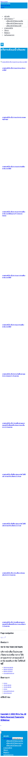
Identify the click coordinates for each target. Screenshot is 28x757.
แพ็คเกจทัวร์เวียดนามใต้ (13, 25)
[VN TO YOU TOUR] (5, 13)
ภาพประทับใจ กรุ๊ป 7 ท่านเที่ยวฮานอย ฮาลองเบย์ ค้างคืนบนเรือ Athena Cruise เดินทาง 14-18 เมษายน (13, 425)
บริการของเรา (7, 738)
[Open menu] (2, 44)
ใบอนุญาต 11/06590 (5, 3)
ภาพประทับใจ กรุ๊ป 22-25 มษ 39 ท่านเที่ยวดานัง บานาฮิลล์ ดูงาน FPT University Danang (13, 213)
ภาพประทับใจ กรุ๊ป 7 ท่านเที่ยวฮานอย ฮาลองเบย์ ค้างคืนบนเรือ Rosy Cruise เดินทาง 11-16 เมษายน (14, 624)
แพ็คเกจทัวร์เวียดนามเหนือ (14, 21)
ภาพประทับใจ (8, 28)
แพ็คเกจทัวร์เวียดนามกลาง (14, 23)
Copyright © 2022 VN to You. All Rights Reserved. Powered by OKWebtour (13, 717)
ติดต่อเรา (7, 32)
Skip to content (4, 1)
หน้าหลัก (7, 16)
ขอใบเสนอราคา (9, 35)
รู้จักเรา (6, 30)
